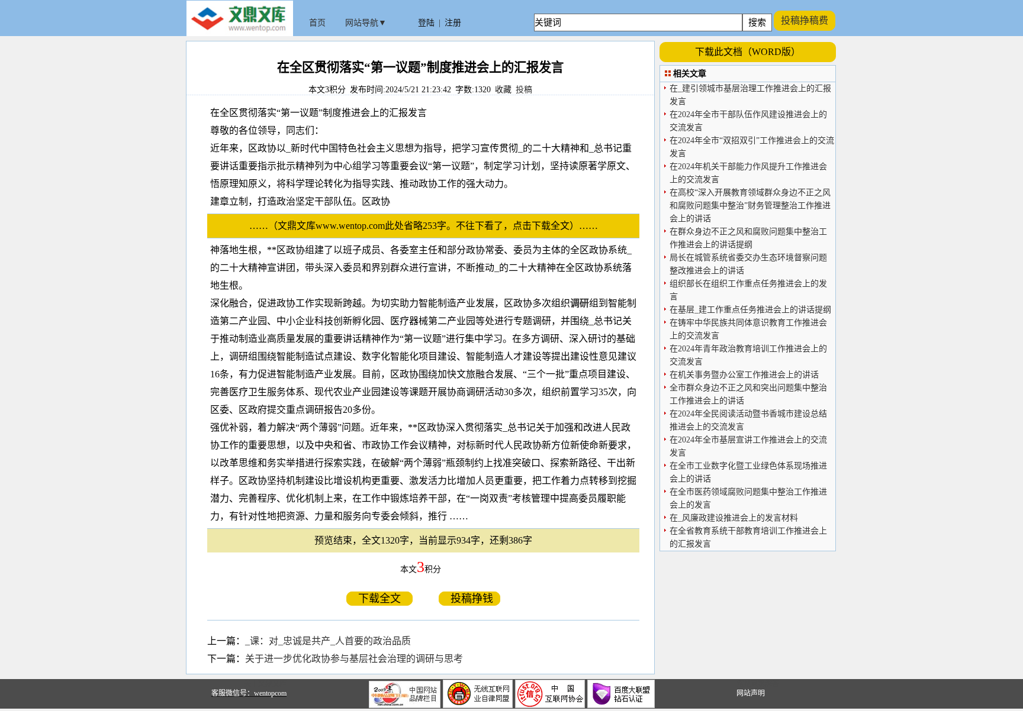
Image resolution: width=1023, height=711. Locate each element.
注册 (453, 22)
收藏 (503, 89)
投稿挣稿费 (804, 20)
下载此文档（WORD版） (747, 52)
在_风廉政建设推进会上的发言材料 (734, 517)
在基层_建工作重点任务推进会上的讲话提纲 (750, 309)
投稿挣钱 (469, 599)
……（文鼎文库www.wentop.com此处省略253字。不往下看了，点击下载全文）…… (428, 226)
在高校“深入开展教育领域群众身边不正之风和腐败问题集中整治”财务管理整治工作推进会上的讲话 (750, 205)
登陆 (426, 22)
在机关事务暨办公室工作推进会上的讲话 (744, 374)
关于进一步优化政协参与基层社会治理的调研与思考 (354, 659)
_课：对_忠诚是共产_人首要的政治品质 (328, 641)
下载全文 (379, 599)
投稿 (524, 89)
